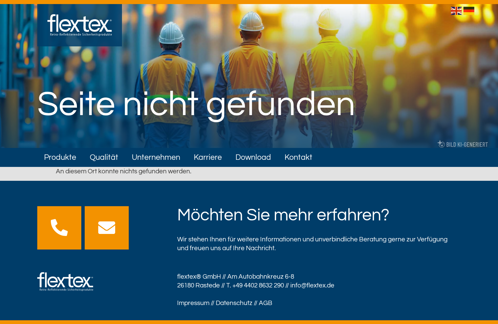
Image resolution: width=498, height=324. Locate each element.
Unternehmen (156, 157)
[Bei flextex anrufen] (59, 227)
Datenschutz (234, 303)
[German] (469, 10)
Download (253, 157)
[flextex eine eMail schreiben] (106, 227)
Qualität (104, 157)
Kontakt (298, 157)
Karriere (208, 157)
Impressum (193, 303)
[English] (457, 10)
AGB (265, 303)
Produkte (60, 157)
